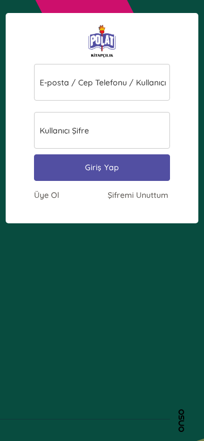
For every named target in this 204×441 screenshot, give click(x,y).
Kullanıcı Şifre (64, 131)
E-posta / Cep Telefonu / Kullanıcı (103, 82)
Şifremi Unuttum (138, 195)
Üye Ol (46, 195)
